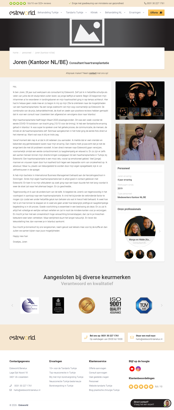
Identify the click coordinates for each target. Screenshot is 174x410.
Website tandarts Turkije (100, 385)
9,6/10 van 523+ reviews (39, 3)
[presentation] (120, 231)
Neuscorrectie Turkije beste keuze (65, 381)
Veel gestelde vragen (99, 377)
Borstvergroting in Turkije (61, 385)
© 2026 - (19, 405)
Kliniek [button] (94, 12)
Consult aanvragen (98, 372)
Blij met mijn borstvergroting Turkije (66, 377)
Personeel (93, 381)
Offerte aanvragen (97, 368)
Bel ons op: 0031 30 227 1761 (106, 337)
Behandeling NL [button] (113, 12)
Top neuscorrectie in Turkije (62, 372)
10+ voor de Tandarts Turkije (63, 368)
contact (92, 73)
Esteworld (28, 12)
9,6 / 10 (158, 386)
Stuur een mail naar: (149, 337)
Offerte (154, 12)
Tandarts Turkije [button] (74, 12)
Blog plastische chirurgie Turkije (104, 390)
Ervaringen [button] (135, 12)
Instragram (138, 368)
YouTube (132, 368)
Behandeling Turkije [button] (48, 12)
